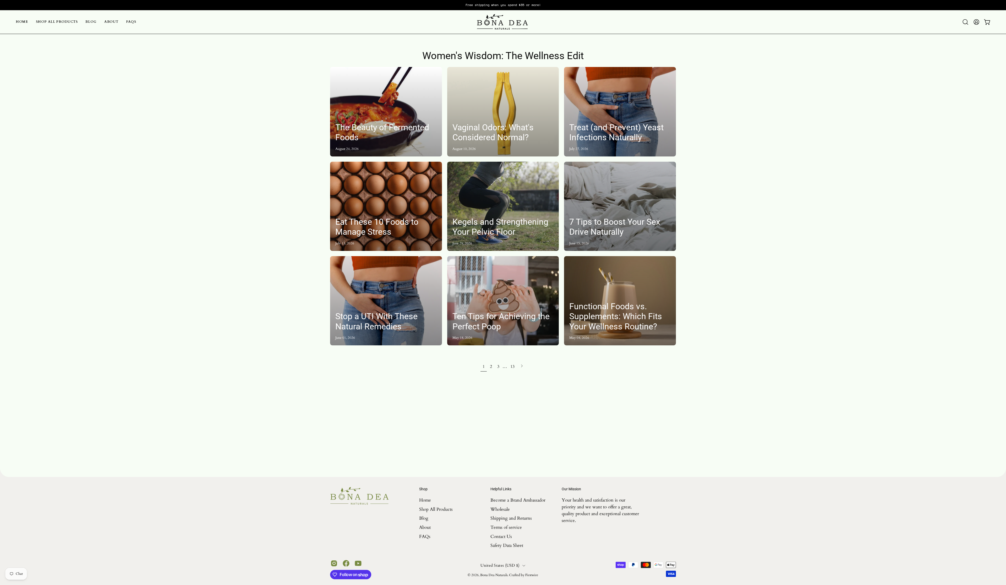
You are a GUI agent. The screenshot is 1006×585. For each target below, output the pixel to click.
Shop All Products (436, 509)
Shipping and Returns (511, 518)
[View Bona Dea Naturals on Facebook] (346, 563)
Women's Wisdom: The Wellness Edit (503, 55)
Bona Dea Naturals (493, 575)
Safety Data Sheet (506, 545)
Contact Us (501, 536)
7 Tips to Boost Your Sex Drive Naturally (614, 227)
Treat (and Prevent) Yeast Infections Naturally (616, 132)
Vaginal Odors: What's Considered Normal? (493, 132)
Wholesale (500, 509)
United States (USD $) (500, 565)
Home (425, 500)
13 (512, 366)
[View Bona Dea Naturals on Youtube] (358, 563)
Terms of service (506, 527)
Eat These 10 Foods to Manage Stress (376, 227)
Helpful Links (500, 489)
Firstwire (531, 575)
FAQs (424, 536)
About (425, 527)
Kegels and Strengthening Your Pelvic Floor (500, 227)
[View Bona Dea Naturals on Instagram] (334, 563)
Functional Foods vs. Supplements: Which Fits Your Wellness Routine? (615, 316)
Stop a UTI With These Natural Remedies (376, 321)
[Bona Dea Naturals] (503, 22)
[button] (965, 21)
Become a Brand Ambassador (517, 500)
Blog (423, 518)
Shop (423, 489)
